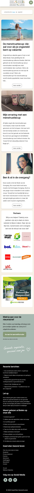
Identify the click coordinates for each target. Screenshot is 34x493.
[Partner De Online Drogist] (17, 247)
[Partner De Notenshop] (7, 236)
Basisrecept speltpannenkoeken (12, 427)
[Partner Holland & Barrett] (17, 257)
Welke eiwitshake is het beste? (12, 431)
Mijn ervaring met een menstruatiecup (15, 116)
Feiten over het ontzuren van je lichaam (14, 424)
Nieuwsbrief (6, 462)
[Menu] (31, 2)
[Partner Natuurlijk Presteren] (17, 236)
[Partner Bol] (7, 247)
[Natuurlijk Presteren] (17, 304)
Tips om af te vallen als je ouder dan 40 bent (15, 429)
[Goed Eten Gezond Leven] (17, 3)
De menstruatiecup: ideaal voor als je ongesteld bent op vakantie (16, 46)
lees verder (17, 85)
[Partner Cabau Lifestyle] (26, 236)
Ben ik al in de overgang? (16, 177)
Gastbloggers (6, 460)
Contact (5, 464)
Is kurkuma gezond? (9, 417)
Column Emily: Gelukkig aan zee (12, 384)
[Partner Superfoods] (26, 257)
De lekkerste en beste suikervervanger (15, 441)
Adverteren (6, 458)
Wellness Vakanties (8, 470)
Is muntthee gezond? (9, 422)
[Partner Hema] (7, 257)
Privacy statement (8, 454)
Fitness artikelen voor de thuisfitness (13, 434)
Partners (5, 456)
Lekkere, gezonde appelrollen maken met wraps (16, 419)
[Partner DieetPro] (26, 247)
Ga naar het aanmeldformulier (14, 334)
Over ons (5, 450)
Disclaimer (5, 452)
